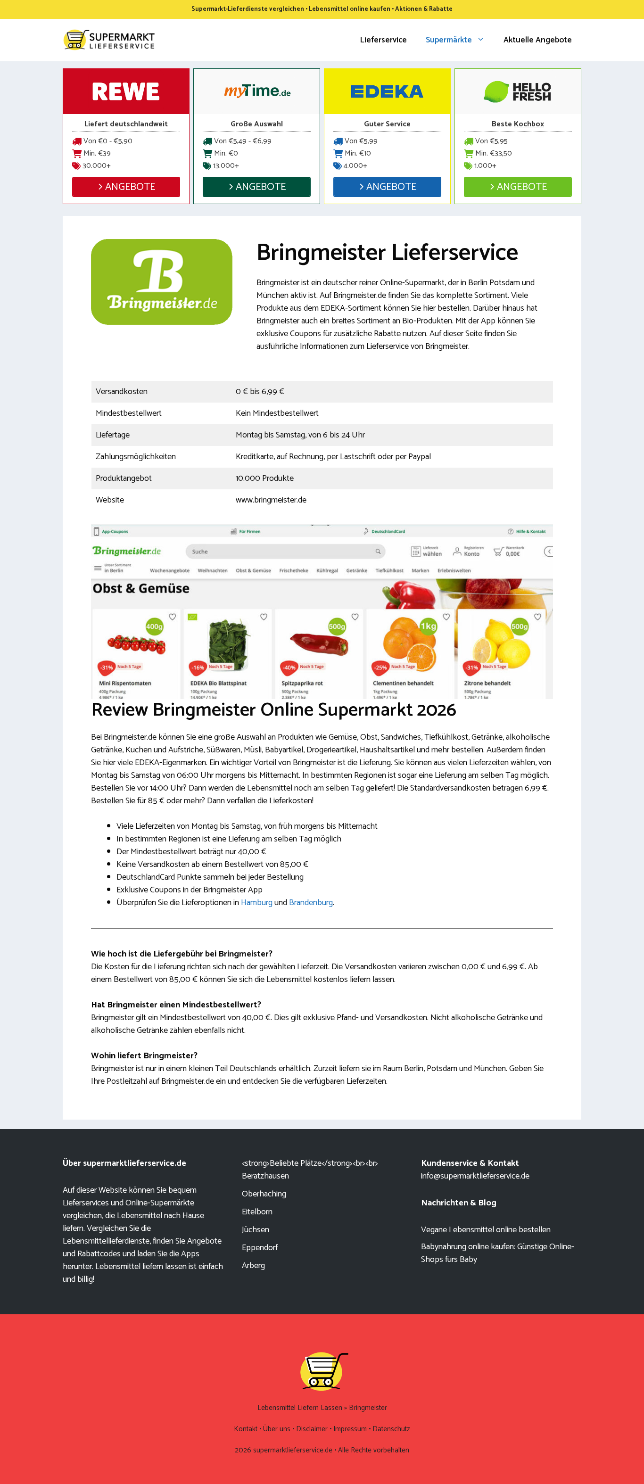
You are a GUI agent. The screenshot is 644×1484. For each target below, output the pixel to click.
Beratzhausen (265, 1176)
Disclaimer (312, 1429)
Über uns (276, 1429)
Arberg (253, 1266)
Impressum (350, 1429)
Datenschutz (391, 1429)
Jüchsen (255, 1230)
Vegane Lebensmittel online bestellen (486, 1230)
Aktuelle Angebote (538, 40)
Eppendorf (260, 1248)
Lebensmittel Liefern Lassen (299, 1408)
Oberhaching (264, 1194)
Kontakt (245, 1429)
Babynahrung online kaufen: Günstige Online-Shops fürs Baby (497, 1253)
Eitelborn (257, 1212)
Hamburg (256, 903)
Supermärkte (449, 40)
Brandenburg (311, 903)
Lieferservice (383, 40)
